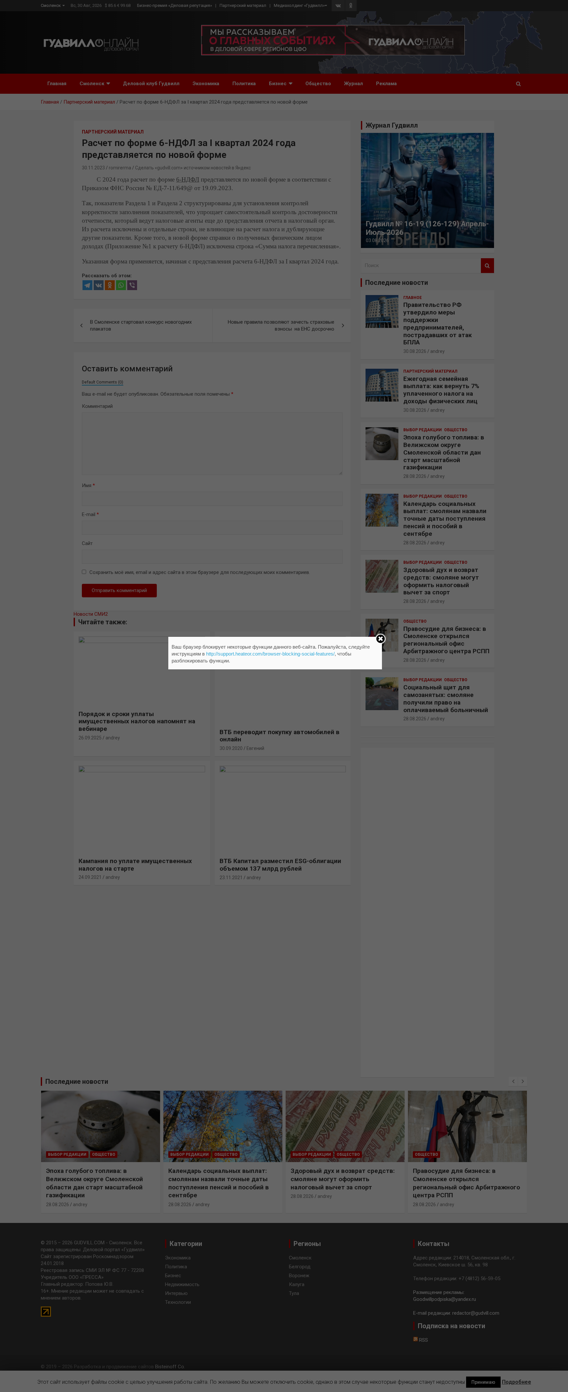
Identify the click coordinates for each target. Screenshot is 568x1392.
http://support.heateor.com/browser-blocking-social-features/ (270, 654)
